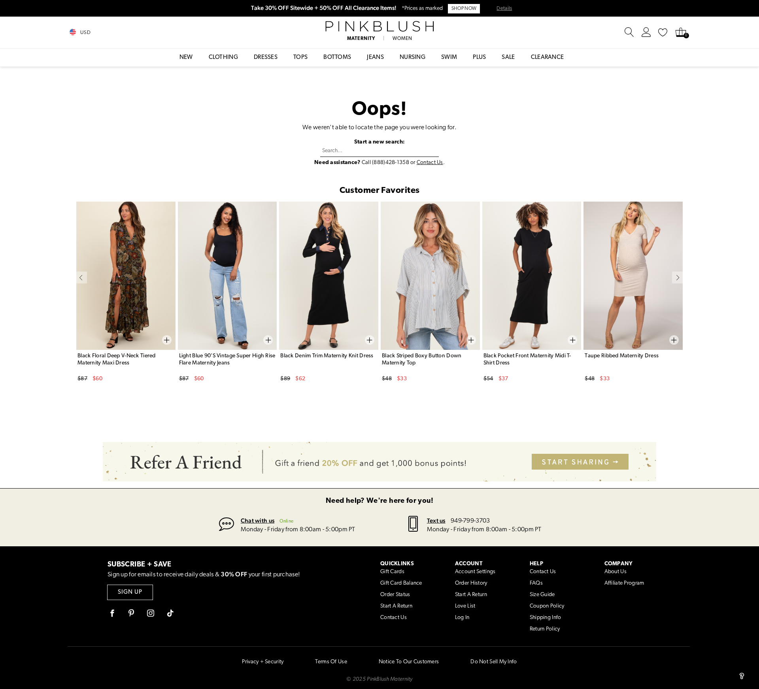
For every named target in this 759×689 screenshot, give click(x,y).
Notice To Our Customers (409, 662)
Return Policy (545, 629)
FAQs (536, 583)
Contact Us (430, 163)
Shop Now (463, 8)
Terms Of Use (331, 662)
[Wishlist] (663, 32)
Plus (479, 57)
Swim (449, 57)
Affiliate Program (624, 583)
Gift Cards (392, 572)
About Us (615, 572)
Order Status (395, 595)
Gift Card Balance (401, 583)
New (186, 57)
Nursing (412, 57)
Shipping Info (545, 618)
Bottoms (337, 57)
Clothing (223, 57)
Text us (436, 520)
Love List (465, 606)
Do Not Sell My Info (493, 662)
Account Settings (475, 572)
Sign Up (130, 592)
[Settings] (646, 32)
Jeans (375, 57)
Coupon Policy (547, 606)
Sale (508, 57)
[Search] (629, 32)
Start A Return (396, 606)
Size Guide (542, 595)
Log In (462, 618)
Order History (471, 583)
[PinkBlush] (379, 26)
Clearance (547, 57)
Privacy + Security (262, 662)
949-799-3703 (470, 521)
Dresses (266, 57)
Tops (300, 57)
